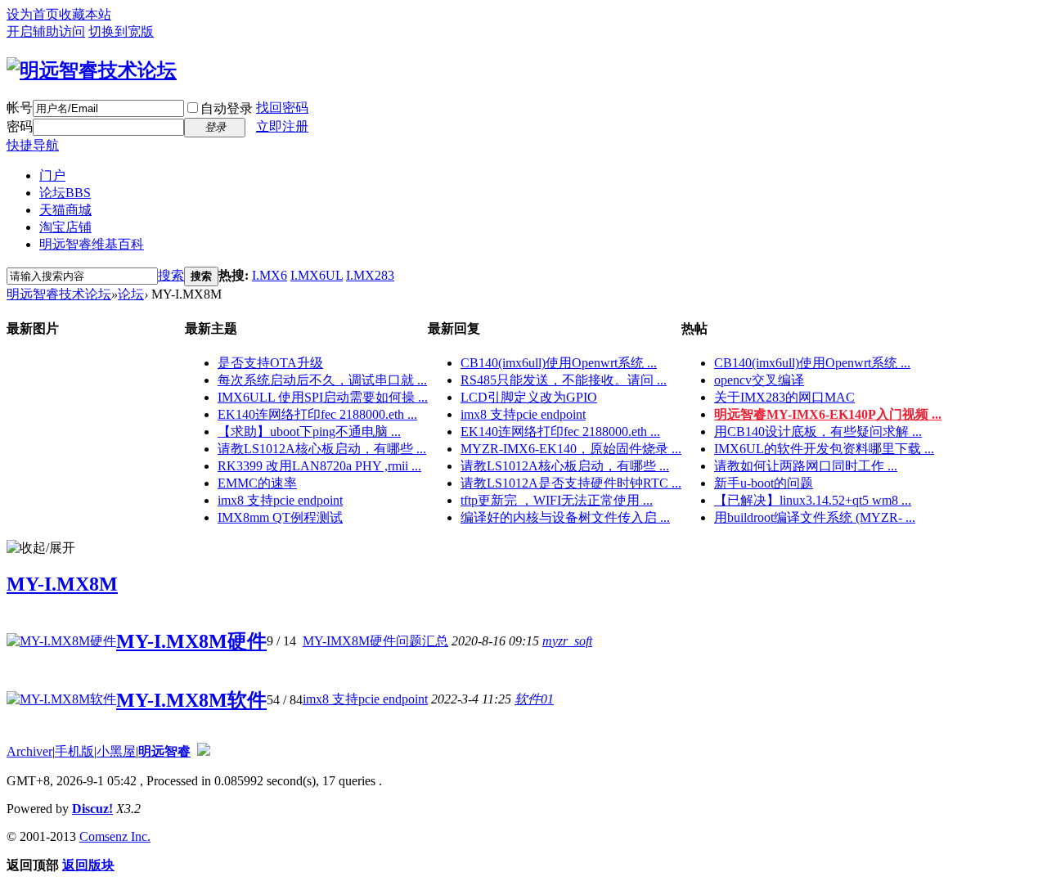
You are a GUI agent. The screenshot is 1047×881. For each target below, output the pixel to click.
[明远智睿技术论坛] (92, 70)
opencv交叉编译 (759, 380)
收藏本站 (85, 14)
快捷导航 (33, 145)
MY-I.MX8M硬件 (191, 641)
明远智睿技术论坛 (59, 294)
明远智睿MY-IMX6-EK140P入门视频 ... (827, 414)
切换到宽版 (121, 31)
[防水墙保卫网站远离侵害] (203, 751)
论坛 (65, 193)
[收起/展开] (41, 548)
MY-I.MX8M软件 (191, 700)
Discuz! (92, 809)
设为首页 (33, 14)
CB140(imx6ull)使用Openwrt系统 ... (559, 363)
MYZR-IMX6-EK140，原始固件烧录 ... (571, 449)
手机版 (74, 751)
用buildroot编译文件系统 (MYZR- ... (814, 517)
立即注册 (282, 126)
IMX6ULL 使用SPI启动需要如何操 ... (323, 397)
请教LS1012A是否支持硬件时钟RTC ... (571, 483)
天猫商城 (65, 210)
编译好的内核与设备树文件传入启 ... (565, 517)
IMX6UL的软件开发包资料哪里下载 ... (824, 449)
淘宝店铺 (65, 227)
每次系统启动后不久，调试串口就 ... (322, 380)
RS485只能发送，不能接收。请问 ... (564, 380)
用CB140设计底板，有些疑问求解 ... (818, 431)
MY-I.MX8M (62, 584)
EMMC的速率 (257, 483)
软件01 (534, 699)
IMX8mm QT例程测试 (280, 517)
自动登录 (226, 108)
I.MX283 (370, 275)
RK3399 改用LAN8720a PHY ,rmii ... (319, 466)
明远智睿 (164, 751)
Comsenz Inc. (115, 836)
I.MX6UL (316, 275)
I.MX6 (269, 275)
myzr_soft (567, 641)
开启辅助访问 (46, 31)
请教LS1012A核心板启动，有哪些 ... (322, 449)
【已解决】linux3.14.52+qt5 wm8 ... (812, 500)
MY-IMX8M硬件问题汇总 (375, 641)
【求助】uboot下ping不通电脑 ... (309, 431)
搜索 (171, 275)
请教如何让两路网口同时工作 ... (805, 466)
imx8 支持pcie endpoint (280, 500)
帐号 (20, 108)
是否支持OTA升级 (270, 363)
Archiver (29, 751)
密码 (20, 126)
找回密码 (282, 108)
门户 (52, 175)
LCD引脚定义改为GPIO (529, 397)
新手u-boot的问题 (763, 483)
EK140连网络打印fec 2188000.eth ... (317, 414)
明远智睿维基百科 (91, 244)
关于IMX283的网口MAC (784, 397)
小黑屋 (116, 751)
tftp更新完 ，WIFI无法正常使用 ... (557, 500)
